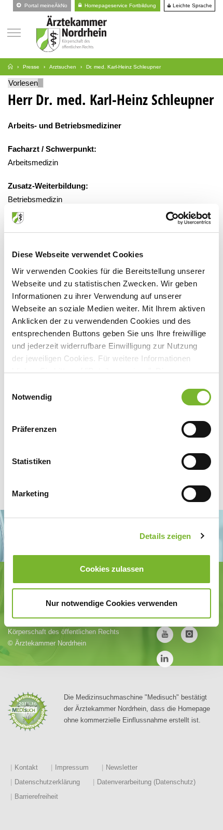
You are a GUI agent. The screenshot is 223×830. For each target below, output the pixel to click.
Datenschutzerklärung (47, 782)
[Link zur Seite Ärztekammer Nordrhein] (10, 67)
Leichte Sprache (191, 5)
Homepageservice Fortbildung (119, 5)
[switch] (196, 429)
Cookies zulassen (112, 568)
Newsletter (121, 767)
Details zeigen (165, 536)
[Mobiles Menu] (14, 31)
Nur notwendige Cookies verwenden (111, 603)
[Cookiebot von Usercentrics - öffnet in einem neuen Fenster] (165, 218)
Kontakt (26, 767)
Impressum (72, 767)
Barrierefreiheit (36, 796)
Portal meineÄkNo (45, 5)
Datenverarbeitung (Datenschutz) (146, 782)
